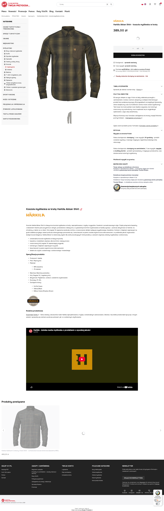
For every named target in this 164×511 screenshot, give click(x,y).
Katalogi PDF (5, 469)
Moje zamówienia (66, 472)
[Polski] (142, 4)
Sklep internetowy (81, 510)
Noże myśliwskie (96, 478)
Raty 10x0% (42, 11)
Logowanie (65, 469)
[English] (145, 4)
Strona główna (6, 16)
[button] (111, 4)
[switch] (158, 504)
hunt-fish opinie (6, 472)
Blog (51, 11)
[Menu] (161, 491)
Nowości (12, 11)
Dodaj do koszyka (138, 55)
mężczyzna (31, 16)
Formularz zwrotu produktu (148, 126)
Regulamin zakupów (37, 469)
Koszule (23, 16)
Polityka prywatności (37, 479)
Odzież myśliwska (97, 475)
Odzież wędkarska (97, 472)
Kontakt (59, 11)
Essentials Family (32, 315)
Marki (67, 11)
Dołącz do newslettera (133, 478)
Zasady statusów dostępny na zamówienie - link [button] (132, 76)
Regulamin (143, 482)
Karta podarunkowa (97, 480)
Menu (4, 11)
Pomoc (32, 11)
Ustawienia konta (66, 475)
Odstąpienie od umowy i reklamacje (41, 481)
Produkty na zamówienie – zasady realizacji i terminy (44, 472)
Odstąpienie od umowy (133, 118)
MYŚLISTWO (15, 16)
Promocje (22, 11)
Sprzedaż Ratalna (36, 484)
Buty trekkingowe (97, 469)
